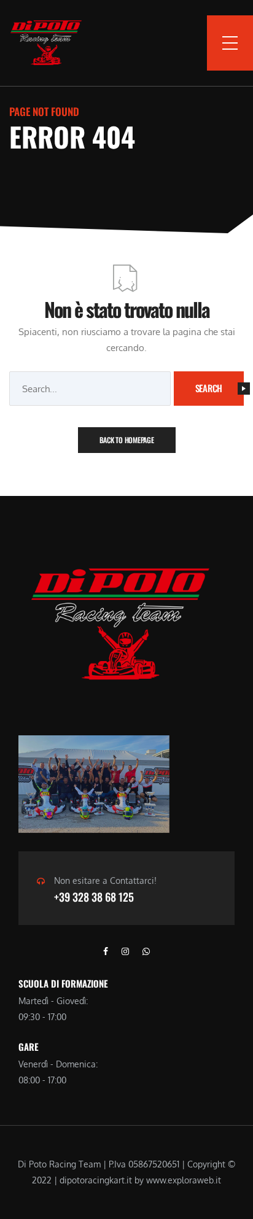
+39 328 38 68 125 (94, 897)
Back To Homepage (126, 440)
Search (209, 388)
